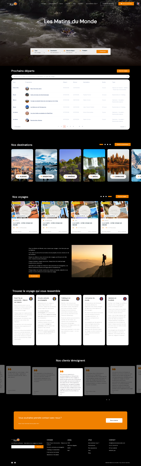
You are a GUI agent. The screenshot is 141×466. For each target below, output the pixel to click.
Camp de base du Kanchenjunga (39, 95)
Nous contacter (114, 420)
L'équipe (68, 3)
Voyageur (84, 50)
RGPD (69, 448)
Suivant (123, 126)
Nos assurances (92, 448)
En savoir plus (34, 276)
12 (79, 126)
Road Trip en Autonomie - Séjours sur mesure (57, 444)
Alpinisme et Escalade (53, 454)
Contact (80, 3)
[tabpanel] (22, 165)
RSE (69, 450)
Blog (89, 453)
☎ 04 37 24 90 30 (126, 3)
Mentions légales (72, 445)
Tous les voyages (123, 70)
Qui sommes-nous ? (92, 3)
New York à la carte (35, 88)
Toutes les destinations (122, 144)
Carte (61, 3)
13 (82, 126)
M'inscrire (39, 446)
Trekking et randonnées (53, 449)
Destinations (52, 3)
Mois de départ (70, 50)
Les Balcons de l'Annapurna (38, 107)
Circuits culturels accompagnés (55, 447)
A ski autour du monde (53, 452)
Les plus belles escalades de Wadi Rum (41, 113)
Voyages (43, 3)
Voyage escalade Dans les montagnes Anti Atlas (44, 101)
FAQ (74, 3)
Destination (54, 50)
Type (36, 50)
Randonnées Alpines (36, 120)
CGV (69, 443)
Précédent (18, 126)
